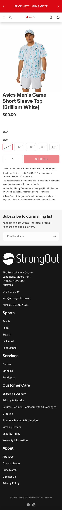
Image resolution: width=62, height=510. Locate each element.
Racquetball (10, 347)
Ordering (8, 413)
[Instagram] (34, 505)
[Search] (10, 17)
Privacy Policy (11, 483)
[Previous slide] (3, 6)
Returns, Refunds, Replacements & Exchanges (29, 407)
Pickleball (8, 341)
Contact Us (9, 476)
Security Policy (11, 433)
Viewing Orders (12, 427)
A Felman (47, 497)
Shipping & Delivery (14, 393)
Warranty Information (15, 440)
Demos (7, 364)
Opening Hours (11, 463)
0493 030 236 (11, 291)
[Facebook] (28, 505)
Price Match (10, 470)
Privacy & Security (13, 400)
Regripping (9, 377)
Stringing (8, 370)
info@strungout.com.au (16, 298)
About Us (8, 456)
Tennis (6, 321)
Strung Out (22, 497)
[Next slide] (58, 6)
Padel (6, 327)
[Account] (51, 17)
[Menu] (3, 17)
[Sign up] (54, 236)
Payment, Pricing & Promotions (21, 420)
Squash (7, 334)
